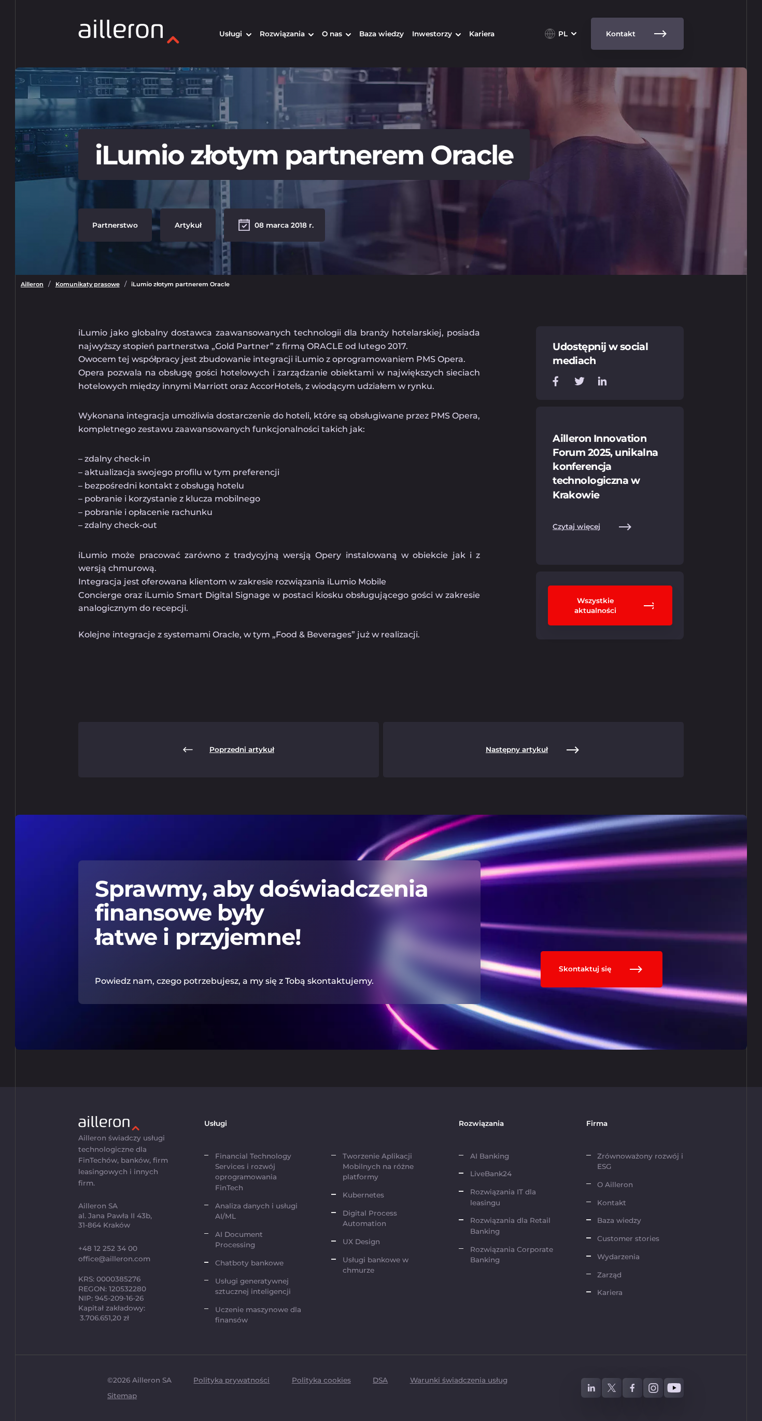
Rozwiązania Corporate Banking (511, 1254)
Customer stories (628, 1238)
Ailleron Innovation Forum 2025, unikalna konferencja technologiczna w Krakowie (605, 466)
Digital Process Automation (370, 1218)
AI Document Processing (239, 1239)
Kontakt (611, 1203)
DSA (380, 1380)
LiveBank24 (491, 1173)
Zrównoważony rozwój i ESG (640, 1161)
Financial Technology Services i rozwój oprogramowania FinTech (253, 1172)
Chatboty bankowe (249, 1263)
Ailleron (32, 284)
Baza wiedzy (619, 1220)
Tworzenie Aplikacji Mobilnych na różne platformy (378, 1166)
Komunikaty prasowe (87, 284)
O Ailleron (615, 1184)
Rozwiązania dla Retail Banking (510, 1225)
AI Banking (489, 1156)
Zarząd (609, 1275)
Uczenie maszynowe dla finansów (258, 1314)
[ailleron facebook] (632, 1388)
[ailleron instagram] (653, 1388)
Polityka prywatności (231, 1380)
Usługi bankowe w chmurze (375, 1265)
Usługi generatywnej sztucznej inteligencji (253, 1286)
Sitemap (122, 1395)
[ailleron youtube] (674, 1388)
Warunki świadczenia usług (458, 1380)
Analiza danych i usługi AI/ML (256, 1211)
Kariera (610, 1292)
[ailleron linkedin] (591, 1388)
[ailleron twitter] (612, 1388)
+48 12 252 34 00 (107, 1248)
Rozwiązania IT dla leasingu (503, 1197)
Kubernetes (363, 1195)
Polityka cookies (321, 1380)
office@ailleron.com (114, 1259)
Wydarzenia (618, 1256)
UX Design (361, 1241)
